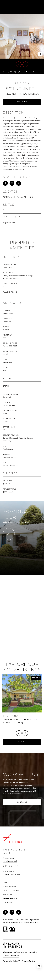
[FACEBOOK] (12, 912)
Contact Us (8, 903)
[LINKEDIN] (18, 912)
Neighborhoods (10, 898)
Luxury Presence (11, 955)
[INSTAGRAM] (5, 912)
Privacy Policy (28, 961)
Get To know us (9, 886)
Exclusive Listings (11, 890)
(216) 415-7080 (8, 858)
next (25, 64)
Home (5, 882)
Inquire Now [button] (22, 102)
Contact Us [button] (22, 802)
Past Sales (7, 894)
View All (22, 742)
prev (19, 64)
